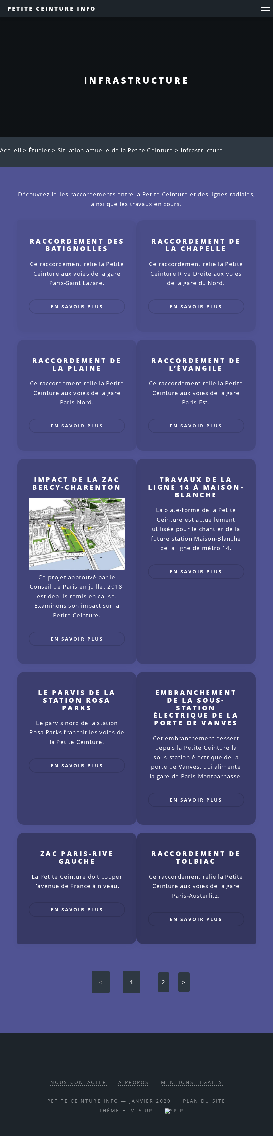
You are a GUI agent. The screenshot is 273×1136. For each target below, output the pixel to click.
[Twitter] (143, 1062)
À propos (133, 1082)
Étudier (40, 150)
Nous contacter (78, 1082)
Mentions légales (192, 1082)
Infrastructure (202, 150)
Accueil (10, 150)
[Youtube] (159, 1062)
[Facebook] (128, 1062)
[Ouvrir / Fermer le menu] (265, 10)
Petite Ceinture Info (52, 8)
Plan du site (204, 1101)
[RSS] (112, 1062)
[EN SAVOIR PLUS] (77, 321)
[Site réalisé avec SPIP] (174, 1110)
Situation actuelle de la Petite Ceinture (116, 150)
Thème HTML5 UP (126, 1110)
